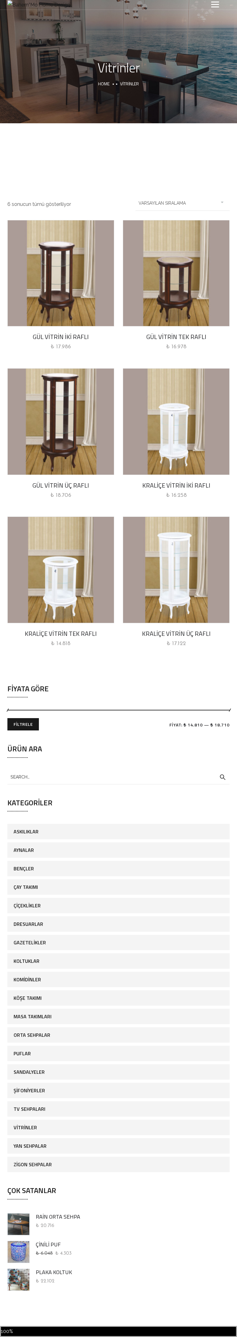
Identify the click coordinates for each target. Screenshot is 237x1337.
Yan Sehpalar (30, 1146)
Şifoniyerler (29, 1090)
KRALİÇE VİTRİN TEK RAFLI (61, 633)
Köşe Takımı (28, 998)
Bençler (24, 868)
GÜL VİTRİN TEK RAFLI (176, 336)
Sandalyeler (29, 1072)
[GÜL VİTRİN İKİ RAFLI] (60, 273)
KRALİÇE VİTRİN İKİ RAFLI (176, 485)
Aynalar (24, 850)
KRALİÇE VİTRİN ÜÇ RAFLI (176, 633)
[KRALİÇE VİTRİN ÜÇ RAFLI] (176, 570)
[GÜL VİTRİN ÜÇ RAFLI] (60, 421)
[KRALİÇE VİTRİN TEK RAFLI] (60, 570)
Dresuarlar (28, 924)
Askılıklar (26, 831)
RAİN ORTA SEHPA (58, 1216)
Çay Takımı (26, 887)
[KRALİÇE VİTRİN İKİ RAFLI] (176, 421)
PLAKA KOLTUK (54, 1272)
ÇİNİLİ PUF (48, 1244)
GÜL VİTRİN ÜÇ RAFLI (60, 485)
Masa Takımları (33, 1016)
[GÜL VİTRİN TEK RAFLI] (176, 273)
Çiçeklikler (27, 905)
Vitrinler (25, 1127)
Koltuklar (27, 961)
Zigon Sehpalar (33, 1164)
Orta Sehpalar (32, 1035)
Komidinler (27, 979)
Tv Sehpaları (29, 1109)
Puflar (22, 1053)
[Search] (222, 777)
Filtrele (23, 724)
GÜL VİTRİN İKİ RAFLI (61, 336)
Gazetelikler (30, 942)
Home (104, 83)
